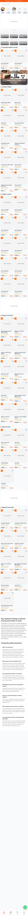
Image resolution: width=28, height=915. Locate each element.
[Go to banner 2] (13, 30)
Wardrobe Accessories (8, 507)
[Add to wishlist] (12, 50)
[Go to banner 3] (15, 30)
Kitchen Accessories (7, 315)
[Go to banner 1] (11, 30)
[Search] (25, 4)
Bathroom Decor (6, 427)
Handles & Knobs (6, 194)
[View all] (25, 48)
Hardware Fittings (6, 87)
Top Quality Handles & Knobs (10, 47)
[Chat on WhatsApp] (25, 907)
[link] (7, 59)
